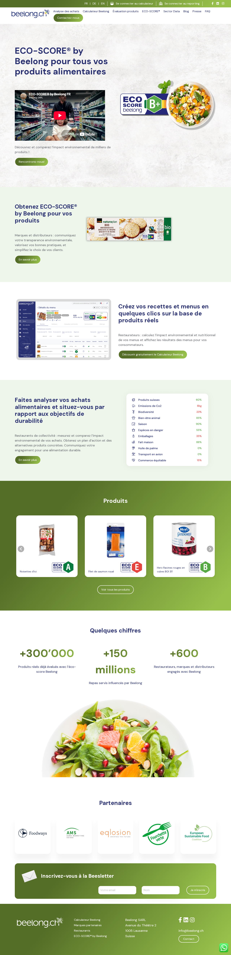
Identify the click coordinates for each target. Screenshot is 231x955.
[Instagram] (192, 919)
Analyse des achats (66, 11)
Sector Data (172, 11)
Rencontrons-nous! (31, 162)
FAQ (207, 11)
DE (94, 3)
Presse (197, 11)
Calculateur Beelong (96, 11)
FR (86, 3)
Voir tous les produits (115, 589)
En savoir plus (28, 259)
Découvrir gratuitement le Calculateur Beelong (152, 354)
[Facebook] (180, 919)
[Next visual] (210, 549)
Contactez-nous (68, 18)
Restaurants (82, 930)
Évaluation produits (126, 11)
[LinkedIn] (186, 919)
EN (102, 3)
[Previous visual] (21, 549)
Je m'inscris (197, 890)
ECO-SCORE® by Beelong (90, 936)
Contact (188, 939)
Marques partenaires (88, 925)
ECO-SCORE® (151, 11)
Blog (186, 11)
